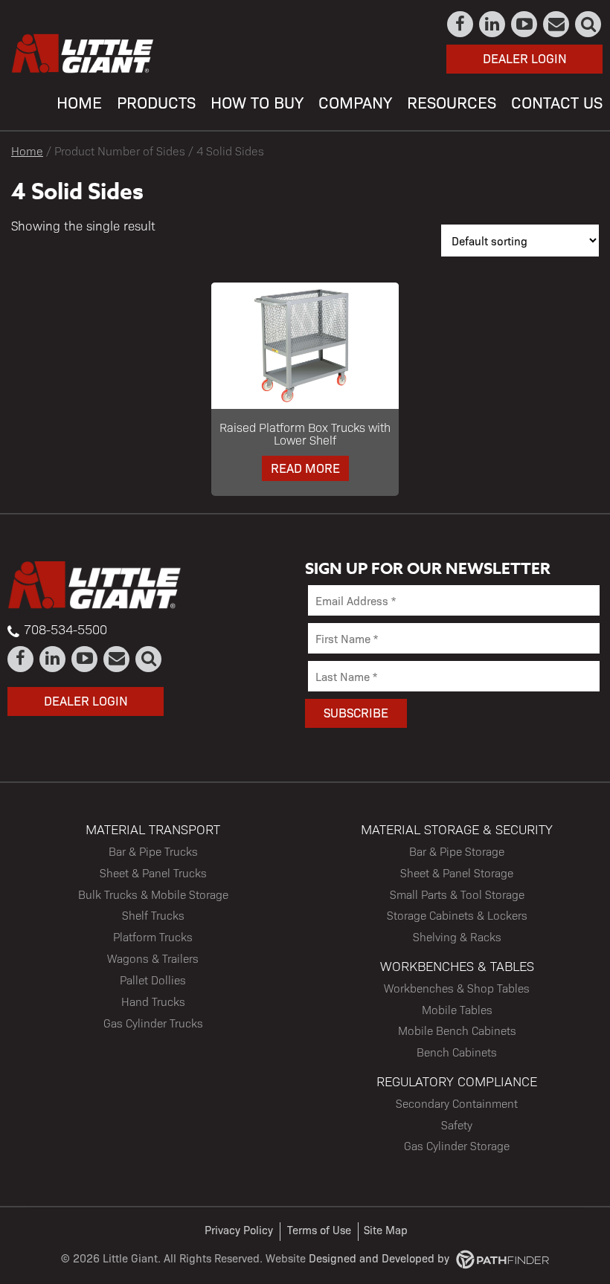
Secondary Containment (457, 1103)
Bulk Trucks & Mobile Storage (153, 894)
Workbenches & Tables (457, 965)
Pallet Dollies (153, 979)
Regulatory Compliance (456, 1080)
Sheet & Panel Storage (456, 872)
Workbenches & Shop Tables (457, 988)
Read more (305, 467)
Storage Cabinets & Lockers (457, 915)
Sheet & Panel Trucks (153, 872)
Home (27, 150)
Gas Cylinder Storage (457, 1145)
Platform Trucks (153, 936)
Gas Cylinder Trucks (153, 1023)
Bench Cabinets (457, 1052)
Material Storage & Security (457, 828)
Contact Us (557, 24)
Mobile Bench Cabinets (457, 1030)
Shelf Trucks (153, 915)
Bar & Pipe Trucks (153, 851)
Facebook (461, 24)
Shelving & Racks (457, 936)
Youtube (525, 24)
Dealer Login (525, 58)
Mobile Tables (457, 1009)
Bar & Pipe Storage (456, 851)
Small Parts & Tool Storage (457, 894)
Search (589, 24)
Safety (456, 1124)
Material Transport (153, 828)
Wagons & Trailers (153, 958)
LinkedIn (493, 24)
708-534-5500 (65, 629)
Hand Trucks (153, 1001)
